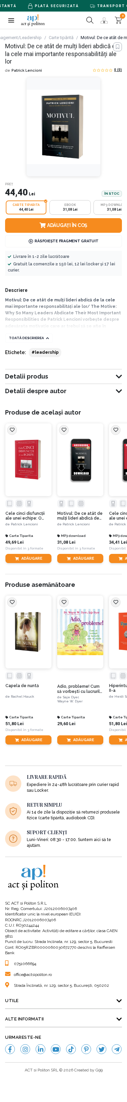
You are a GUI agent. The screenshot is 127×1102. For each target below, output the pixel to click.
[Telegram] (117, 1049)
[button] (11, 20)
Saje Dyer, (71, 697)
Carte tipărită (61, 37)
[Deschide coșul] (118, 20)
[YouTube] (56, 1049)
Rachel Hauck (22, 696)
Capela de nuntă (22, 685)
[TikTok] (71, 1049)
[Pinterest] (86, 1049)
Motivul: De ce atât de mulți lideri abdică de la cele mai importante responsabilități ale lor (80, 516)
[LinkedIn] (40, 1049)
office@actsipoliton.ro (33, 974)
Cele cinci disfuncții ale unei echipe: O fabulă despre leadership (25, 516)
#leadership (45, 352)
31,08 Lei (66, 542)
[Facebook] (10, 1049)
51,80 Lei (14, 723)
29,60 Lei (66, 723)
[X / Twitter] (101, 1049)
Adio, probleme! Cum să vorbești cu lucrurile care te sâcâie (80, 689)
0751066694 (25, 963)
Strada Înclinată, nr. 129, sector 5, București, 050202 (61, 985)
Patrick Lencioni (27, 70)
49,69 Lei (14, 542)
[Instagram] (25, 1049)
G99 (99, 1070)
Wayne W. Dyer (70, 701)
